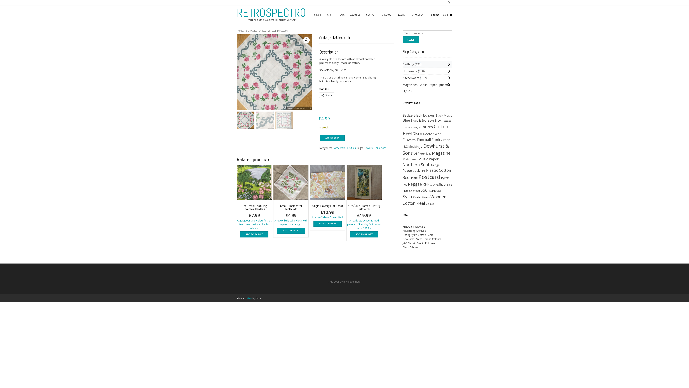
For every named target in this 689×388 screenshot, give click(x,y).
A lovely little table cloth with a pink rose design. (291, 215)
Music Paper (428, 159)
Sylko (408, 196)
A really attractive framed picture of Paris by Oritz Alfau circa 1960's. (364, 217)
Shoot (442, 184)
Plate (414, 178)
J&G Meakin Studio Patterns (419, 243)
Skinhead (414, 190)
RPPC (427, 184)
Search (410, 39)
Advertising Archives (414, 230)
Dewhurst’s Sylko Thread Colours (422, 239)
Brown (439, 121)
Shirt (435, 184)
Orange (435, 165)
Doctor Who (432, 134)
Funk (436, 139)
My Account (418, 14)
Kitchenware (411, 78)
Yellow (430, 203)
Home (240, 30)
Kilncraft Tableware (414, 226)
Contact (371, 14)
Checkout (386, 14)
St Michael (435, 190)
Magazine (441, 153)
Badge (408, 115)
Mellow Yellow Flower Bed (327, 211)
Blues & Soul (419, 121)
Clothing (408, 64)
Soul (425, 190)
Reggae (415, 184)
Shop (330, 14)
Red (405, 184)
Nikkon (248, 298)
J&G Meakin (411, 146)
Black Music (443, 115)
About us (355, 14)
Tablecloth (380, 148)
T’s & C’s (317, 14)
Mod (415, 159)
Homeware (250, 30)
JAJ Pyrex (419, 154)
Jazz (428, 154)
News (342, 14)
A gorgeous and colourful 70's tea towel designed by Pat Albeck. (254, 217)
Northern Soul (416, 164)
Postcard (429, 177)
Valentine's (422, 197)
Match (407, 159)
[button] (306, 40)
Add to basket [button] (254, 234)
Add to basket (332, 137)
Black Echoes (424, 115)
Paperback (411, 170)
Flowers (368, 148)
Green (445, 139)
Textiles (262, 30)
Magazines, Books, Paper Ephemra (426, 85)
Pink (423, 170)
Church (426, 126)
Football (424, 139)
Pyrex (445, 178)
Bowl (431, 120)
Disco (417, 133)
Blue (406, 120)
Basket (402, 14)
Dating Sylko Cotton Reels (418, 235)
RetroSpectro (271, 13)
